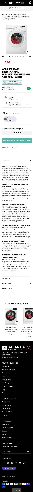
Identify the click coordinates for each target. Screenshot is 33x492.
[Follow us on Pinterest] (16, 463)
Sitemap (4, 415)
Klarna (4, 434)
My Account (5, 424)
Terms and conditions (8, 369)
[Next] (30, 56)
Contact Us (5, 366)
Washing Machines (19, 14)
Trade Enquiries (7, 437)
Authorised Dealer (7, 412)
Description (5, 160)
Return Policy (6, 408)
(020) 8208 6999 (7, 355)
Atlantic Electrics (10, 476)
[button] (12, 82)
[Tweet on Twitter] (13, 147)
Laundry (9, 14)
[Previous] (3, 56)
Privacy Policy (6, 376)
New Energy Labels (8, 383)
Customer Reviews (7, 293)
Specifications (6, 283)
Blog (3, 389)
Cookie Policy (6, 373)
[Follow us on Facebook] (4, 463)
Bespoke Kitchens (7, 386)
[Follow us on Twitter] (8, 463)
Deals (3, 393)
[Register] (28, 451)
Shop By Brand (6, 379)
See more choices (7, 288)
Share (4, 147)
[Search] (6, 3)
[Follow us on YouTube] (20, 463)
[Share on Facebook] (7, 147)
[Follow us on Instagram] (12, 463)
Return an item (6, 405)
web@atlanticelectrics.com (10, 357)
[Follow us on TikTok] (24, 463)
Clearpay (4, 431)
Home (4, 14)
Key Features (6, 278)
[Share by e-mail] (15, 147)
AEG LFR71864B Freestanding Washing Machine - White (10, 330)
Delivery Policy (6, 402)
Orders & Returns (7, 427)
